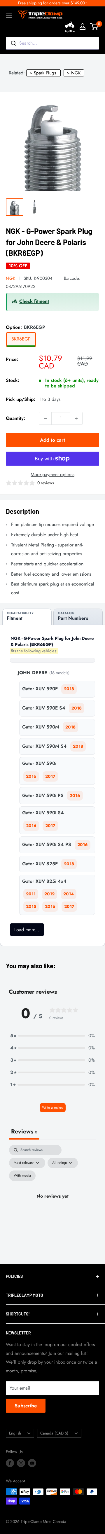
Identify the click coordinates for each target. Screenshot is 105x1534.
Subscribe (26, 1405)
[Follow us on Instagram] (21, 1463)
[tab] (27, 617)
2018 (69, 689)
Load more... (26, 929)
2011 (31, 894)
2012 (49, 894)
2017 (50, 776)
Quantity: (15, 418)
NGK (10, 278)
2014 (68, 894)
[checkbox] (22, 1175)
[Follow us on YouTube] (32, 1463)
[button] (52, 1035)
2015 (31, 906)
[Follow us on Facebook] (10, 1463)
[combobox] (52, 43)
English (15, 1433)
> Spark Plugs (42, 73)
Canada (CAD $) (54, 1433)
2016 (31, 776)
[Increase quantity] (76, 418)
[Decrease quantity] (45, 418)
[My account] (82, 26)
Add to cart (52, 439)
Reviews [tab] (24, 1131)
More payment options (52, 474)
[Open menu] (9, 15)
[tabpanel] (52, 1203)
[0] (94, 26)
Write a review (52, 1107)
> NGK (74, 73)
